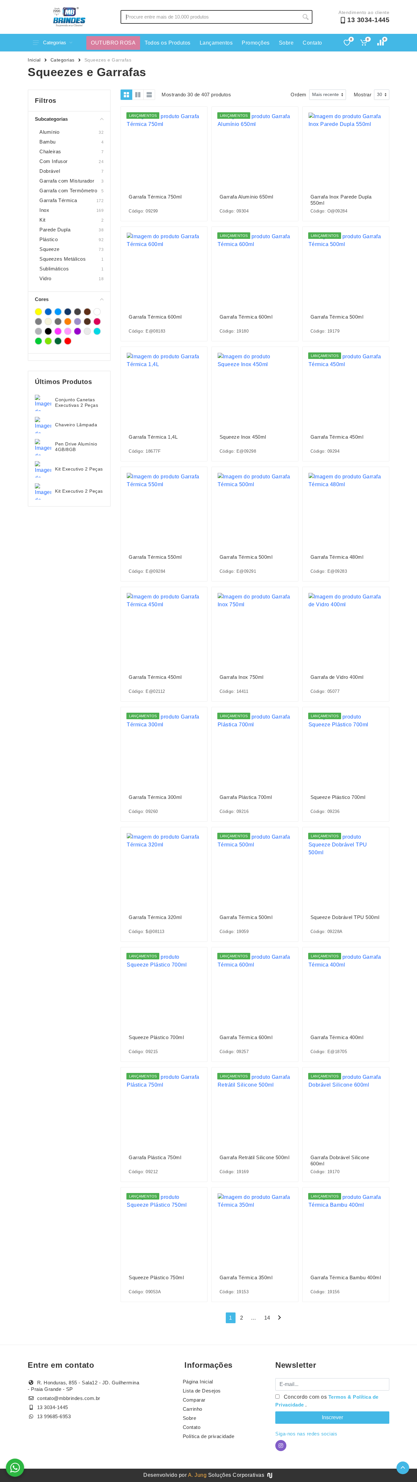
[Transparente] (87, 331)
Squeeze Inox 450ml (243, 437)
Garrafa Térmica (58, 200)
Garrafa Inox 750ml (242, 677)
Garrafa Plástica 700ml (246, 797)
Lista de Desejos (202, 1390)
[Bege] (87, 311)
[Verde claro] (48, 341)
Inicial (34, 59)
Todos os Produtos (168, 43)
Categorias (54, 42)
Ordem (299, 94)
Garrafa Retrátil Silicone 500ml (255, 1157)
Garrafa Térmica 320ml (155, 917)
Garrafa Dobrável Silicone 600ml (339, 1160)
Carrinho (192, 1409)
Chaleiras (50, 151)
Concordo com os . (327, 1400)
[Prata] (38, 331)
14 (267, 1318)
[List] (149, 94)
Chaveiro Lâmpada (76, 424)
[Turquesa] (97, 331)
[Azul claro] (58, 311)
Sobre (286, 43)
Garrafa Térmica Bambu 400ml (345, 1277)
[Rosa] (58, 331)
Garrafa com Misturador (66, 181)
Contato (312, 43)
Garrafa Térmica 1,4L (153, 437)
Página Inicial (198, 1381)
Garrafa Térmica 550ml (155, 557)
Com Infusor (53, 161)
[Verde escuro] (58, 341)
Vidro (45, 278)
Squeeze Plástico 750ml (156, 1277)
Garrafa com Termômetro (68, 190)
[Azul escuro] (67, 311)
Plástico (48, 239)
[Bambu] (77, 311)
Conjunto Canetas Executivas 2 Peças (76, 402)
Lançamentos (216, 43)
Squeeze (49, 249)
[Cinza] (38, 321)
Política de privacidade (209, 1436)
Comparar (194, 1400)
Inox (44, 210)
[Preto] (48, 331)
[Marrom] (87, 321)
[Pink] (97, 321)
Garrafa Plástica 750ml (155, 1157)
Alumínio (49, 132)
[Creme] (48, 321)
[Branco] (97, 311)
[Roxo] (77, 331)
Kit (42, 220)
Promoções (256, 43)
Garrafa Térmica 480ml (337, 557)
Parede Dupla (54, 229)
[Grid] (126, 94)
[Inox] (58, 321)
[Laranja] (67, 321)
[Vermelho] (67, 341)
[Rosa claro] (67, 331)
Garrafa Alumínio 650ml (246, 196)
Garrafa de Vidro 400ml (337, 677)
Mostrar (363, 94)
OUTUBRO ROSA (113, 43)
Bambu (47, 141)
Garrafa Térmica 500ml (337, 317)
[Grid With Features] (138, 94)
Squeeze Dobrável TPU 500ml (345, 917)
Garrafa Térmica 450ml (337, 437)
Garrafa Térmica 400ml (337, 1037)
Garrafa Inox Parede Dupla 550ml (341, 200)
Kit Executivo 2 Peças (79, 469)
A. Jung (197, 1475)
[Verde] (38, 341)
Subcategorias (51, 119)
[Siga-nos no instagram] (280, 1445)
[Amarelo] (38, 311)
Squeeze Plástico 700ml (338, 797)
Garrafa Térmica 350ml (246, 1277)
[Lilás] (77, 321)
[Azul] (48, 311)
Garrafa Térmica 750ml (155, 196)
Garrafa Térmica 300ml (155, 797)
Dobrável (49, 171)
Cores (42, 299)
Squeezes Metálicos (62, 259)
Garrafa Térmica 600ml (155, 317)
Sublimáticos (54, 268)
